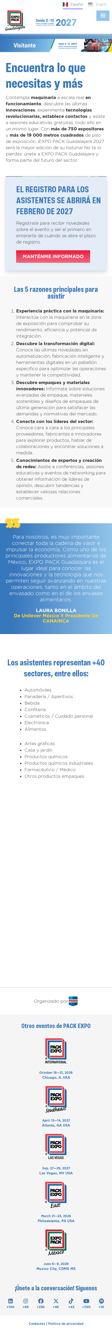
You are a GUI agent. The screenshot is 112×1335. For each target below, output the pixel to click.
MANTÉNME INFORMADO (53, 256)
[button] (102, 15)
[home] (15, 20)
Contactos (37, 1324)
